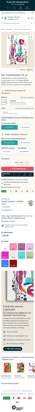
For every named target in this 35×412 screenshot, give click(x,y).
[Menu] (2, 18)
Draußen (26, 127)
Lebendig (5, 235)
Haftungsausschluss (26, 391)
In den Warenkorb (19, 169)
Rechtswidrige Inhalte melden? (9, 394)
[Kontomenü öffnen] (28, 18)
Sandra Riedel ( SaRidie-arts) (14, 18)
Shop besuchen (6, 210)
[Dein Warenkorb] (32, 18)
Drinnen (10, 127)
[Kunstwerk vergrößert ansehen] (31, 33)
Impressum (31, 394)
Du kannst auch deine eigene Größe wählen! (17, 119)
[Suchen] (31, 23)
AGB (19, 391)
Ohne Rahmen (10, 142)
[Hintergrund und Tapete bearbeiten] (31, 37)
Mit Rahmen (26, 142)
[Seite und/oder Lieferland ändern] (32, 12)
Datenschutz (22, 394)
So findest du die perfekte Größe (24, 108)
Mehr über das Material (27, 97)
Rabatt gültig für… (17, 174)
